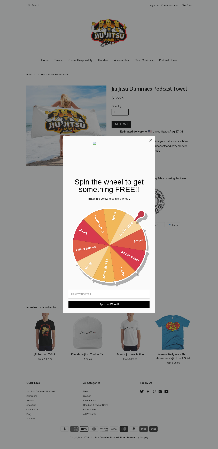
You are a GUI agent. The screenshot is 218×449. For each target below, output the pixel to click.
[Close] (151, 140)
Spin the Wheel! (109, 304)
